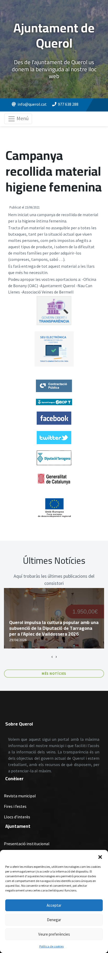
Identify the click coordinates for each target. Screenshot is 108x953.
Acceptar (54, 905)
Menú (22, 118)
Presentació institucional (27, 843)
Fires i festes (15, 806)
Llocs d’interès (17, 816)
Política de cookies (51, 946)
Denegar (54, 919)
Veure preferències (54, 934)
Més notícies (54, 673)
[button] (100, 856)
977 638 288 (68, 104)
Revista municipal (20, 795)
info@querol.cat (32, 104)
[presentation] (52, 656)
